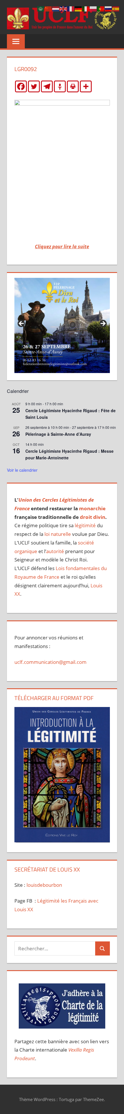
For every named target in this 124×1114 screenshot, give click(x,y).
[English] (63, 8)
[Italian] (86, 8)
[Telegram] (47, 86)
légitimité (85, 525)
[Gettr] (60, 86)
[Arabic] (41, 8)
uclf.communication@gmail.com (50, 662)
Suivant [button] (102, 324)
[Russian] (108, 8)
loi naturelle (57, 534)
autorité (55, 551)
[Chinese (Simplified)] (48, 8)
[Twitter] (34, 86)
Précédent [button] (21, 324)
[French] (71, 8)
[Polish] (93, 8)
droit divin (92, 517)
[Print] (73, 86)
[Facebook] (21, 86)
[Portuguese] (101, 8)
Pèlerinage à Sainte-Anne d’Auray (58, 434)
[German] (78, 8)
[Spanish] (116, 8)
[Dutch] (56, 8)
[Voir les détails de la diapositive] (62, 325)
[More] (86, 86)
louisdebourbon (43, 885)
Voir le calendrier (22, 470)
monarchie (92, 508)
